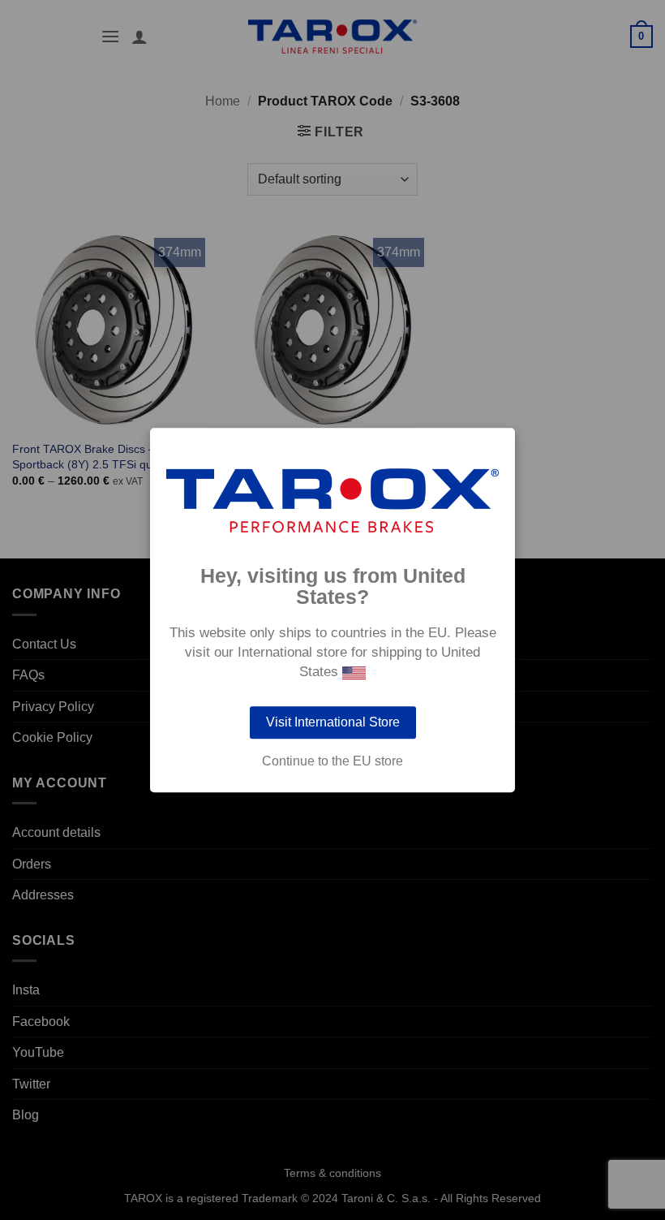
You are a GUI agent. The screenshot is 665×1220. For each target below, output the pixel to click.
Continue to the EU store (332, 761)
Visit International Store (333, 722)
